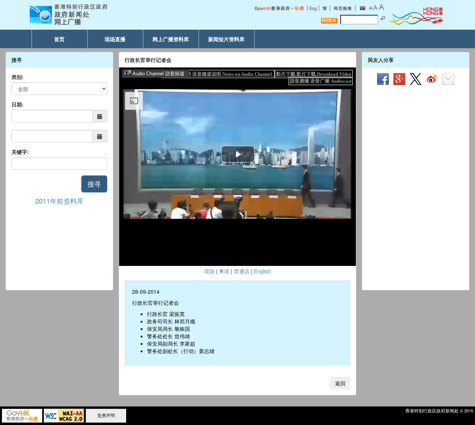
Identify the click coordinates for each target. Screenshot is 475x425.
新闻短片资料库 (226, 39)
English (262, 271)
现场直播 (115, 39)
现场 (209, 271)
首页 (59, 39)
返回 (340, 383)
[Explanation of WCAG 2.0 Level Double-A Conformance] (64, 415)
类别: (18, 76)
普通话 (241, 271)
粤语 (224, 271)
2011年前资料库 (59, 200)
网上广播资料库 (171, 39)
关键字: (20, 151)
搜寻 (94, 183)
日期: (18, 104)
